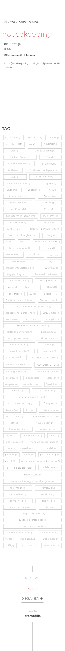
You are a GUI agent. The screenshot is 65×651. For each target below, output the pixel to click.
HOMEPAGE (33, 578)
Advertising (51, 144)
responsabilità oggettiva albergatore (32, 481)
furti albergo (50, 410)
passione (11, 454)
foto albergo (47, 390)
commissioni (15, 357)
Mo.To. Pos (13, 254)
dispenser (33, 378)
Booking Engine (20, 157)
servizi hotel (18, 501)
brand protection (18, 338)
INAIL (24, 241)
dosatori (53, 378)
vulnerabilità (50, 532)
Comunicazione (19, 196)
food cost (16, 390)
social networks (20, 507)
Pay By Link (51, 268)
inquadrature (48, 429)
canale (50, 344)
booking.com (49, 332)
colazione (49, 351)
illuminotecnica (18, 429)
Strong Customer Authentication (32, 306)
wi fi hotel (14, 144)
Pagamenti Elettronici (20, 268)
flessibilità (53, 384)
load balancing (32, 435)
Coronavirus (19, 209)
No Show (35, 254)
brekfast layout (48, 338)
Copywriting (48, 202)
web (9, 539)
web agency (28, 539)
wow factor (51, 545)
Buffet (13, 170)
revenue (48, 487)
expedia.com (32, 384)
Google (52, 235)
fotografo (50, 403)
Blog (14, 150)
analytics (52, 319)
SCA (33, 294)
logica (54, 435)
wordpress (29, 545)
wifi (10, 545)
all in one (32, 319)
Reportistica (14, 294)
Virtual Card (51, 313)
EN (10, 5)
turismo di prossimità (32, 526)
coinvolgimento (19, 351)
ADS (32, 144)
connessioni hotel (45, 357)
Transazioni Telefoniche (20, 313)
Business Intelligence (43, 170)
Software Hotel (49, 300)
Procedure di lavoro (22, 287)
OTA (54, 254)
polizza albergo (50, 454)
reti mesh (18, 487)
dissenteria (36, 137)
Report (52, 287)
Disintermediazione (20, 216)
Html (9, 241)
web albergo (51, 539)
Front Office (14, 229)
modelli (51, 448)
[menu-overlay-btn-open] (60, 5)
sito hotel (48, 501)
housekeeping (45, 423)
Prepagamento (48, 280)
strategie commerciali (32, 513)
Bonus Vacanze (45, 150)
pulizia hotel (50, 467)
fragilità (12, 410)
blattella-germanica (19, 332)
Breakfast (49, 163)
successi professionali (32, 520)
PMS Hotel (19, 261)
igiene (55, 137)
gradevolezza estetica (45, 416)
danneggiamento (17, 371)
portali (10, 461)
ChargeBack (49, 183)
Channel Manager (19, 183)
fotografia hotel (20, 403)
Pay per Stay (15, 274)
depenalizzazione (48, 371)
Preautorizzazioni (18, 280)
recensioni (32, 474)
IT (3, 5)
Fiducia (49, 222)
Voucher (12, 319)
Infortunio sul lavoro (47, 241)
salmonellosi (18, 494)
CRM (15, 176)
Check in (34, 190)
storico (50, 507)
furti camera (14, 416)
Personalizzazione (46, 274)
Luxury (51, 248)
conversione (13, 137)
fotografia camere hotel (32, 397)
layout (10, 435)
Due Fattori (51, 215)
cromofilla (32, 616)
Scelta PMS (51, 294)
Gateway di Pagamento (44, 229)
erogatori (11, 384)
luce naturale (14, 442)
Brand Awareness (19, 163)
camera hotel (19, 344)
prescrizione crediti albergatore (40, 461)
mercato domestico (20, 448)
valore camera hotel (19, 532)
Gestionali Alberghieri (21, 235)
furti (30, 410)
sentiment (48, 494)
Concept (50, 196)
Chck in (12, 190)
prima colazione (19, 467)
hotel (14, 423)
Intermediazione (20, 248)
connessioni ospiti (17, 364)
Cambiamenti (45, 176)
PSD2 (49, 261)
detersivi (12, 378)
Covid (49, 209)
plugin (29, 454)
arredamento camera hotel (32, 325)
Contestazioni (18, 202)
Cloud (53, 190)
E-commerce (19, 222)
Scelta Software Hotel (19, 300)
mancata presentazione (45, 442)
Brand (50, 157)
